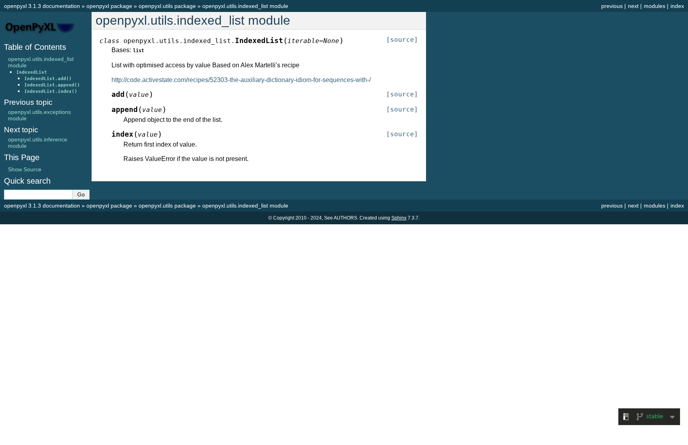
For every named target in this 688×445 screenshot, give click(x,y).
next (633, 6)
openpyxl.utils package (167, 6)
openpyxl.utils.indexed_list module (245, 6)
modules (654, 6)
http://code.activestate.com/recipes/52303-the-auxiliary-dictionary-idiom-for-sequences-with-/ (241, 79)
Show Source (24, 169)
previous (612, 6)
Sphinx (399, 218)
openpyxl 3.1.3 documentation (42, 6)
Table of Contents (35, 47)
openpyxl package (109, 6)
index (677, 6)
